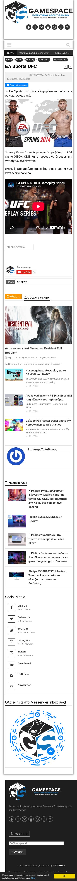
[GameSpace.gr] (35, 791)
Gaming (30, 59)
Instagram (24, 640)
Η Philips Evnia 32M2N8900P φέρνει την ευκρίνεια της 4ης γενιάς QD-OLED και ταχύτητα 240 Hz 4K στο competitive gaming (47, 498)
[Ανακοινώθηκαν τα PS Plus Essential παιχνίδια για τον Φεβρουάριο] (19, 397)
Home (9, 59)
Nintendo (29, 357)
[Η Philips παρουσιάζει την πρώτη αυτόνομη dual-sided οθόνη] (22, 537)
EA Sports (22, 281)
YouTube (23, 628)
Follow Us (24, 617)
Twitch (22, 651)
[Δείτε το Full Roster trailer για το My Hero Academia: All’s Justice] (19, 422)
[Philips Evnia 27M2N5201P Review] (22, 519)
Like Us (22, 605)
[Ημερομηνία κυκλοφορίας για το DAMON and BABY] (19, 372)
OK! (64, 876)
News (19, 59)
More (33, 878)
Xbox (62, 75)
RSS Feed (24, 674)
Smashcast (24, 663)
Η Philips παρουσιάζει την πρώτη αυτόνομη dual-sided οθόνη (46, 538)
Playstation (43, 59)
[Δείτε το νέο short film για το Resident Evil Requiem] (66, 312)
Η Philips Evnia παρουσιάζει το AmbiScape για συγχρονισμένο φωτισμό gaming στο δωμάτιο (48, 557)
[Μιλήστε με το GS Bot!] (37, 737)
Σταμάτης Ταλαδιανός (19, 79)
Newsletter (24, 684)
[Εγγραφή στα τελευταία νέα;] (16, 85)
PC (36, 357)
